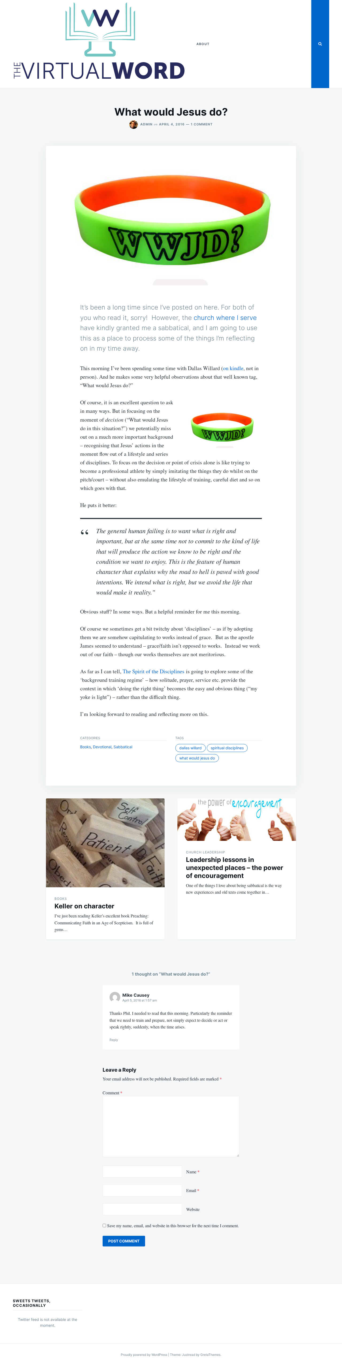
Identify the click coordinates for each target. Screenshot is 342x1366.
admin (146, 124)
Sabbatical (123, 747)
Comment (112, 1092)
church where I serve (225, 318)
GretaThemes (210, 1355)
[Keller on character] (105, 842)
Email (192, 1190)
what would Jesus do (197, 758)
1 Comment (202, 124)
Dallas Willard (190, 748)
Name (193, 1171)
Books (85, 747)
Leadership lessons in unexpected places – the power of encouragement (234, 868)
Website (193, 1209)
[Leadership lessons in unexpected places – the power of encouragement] (236, 819)
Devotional (102, 747)
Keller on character (84, 906)
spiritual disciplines (227, 748)
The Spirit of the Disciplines (153, 671)
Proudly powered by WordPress (144, 1355)
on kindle (233, 368)
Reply (114, 1040)
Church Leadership (205, 852)
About (202, 44)
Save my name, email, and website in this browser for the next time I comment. (173, 1225)
